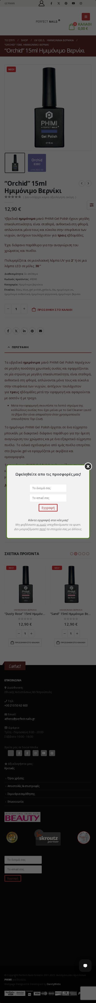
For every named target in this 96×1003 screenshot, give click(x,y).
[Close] (88, 466)
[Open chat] (85, 965)
